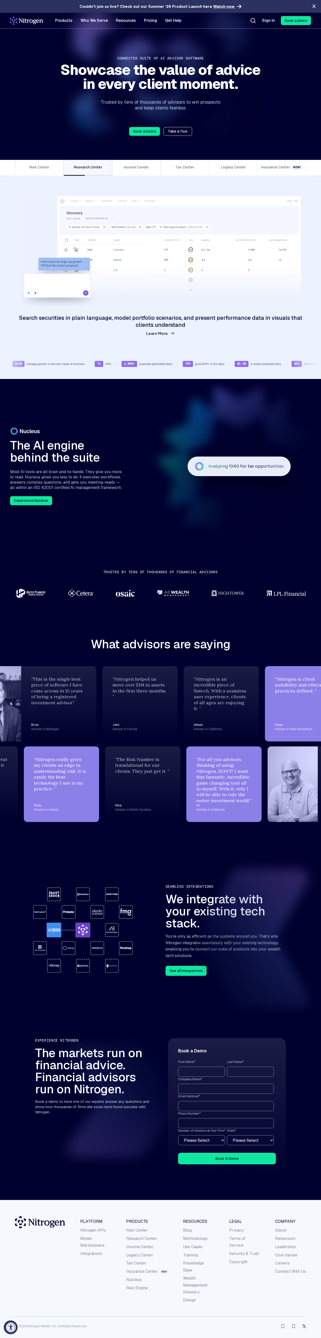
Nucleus (134, 1279)
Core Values (286, 1255)
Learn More (157, 333)
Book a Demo (144, 131)
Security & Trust (244, 1253)
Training (190, 1255)
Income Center (139, 1246)
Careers (282, 1263)
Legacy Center (139, 1255)
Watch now (224, 6)
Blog (187, 1230)
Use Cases (192, 1246)
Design (189, 1300)
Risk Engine (137, 1288)
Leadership (285, 1246)
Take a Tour (178, 131)
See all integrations (186, 971)
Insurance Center (142, 1271)
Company (285, 1221)
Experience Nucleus (31, 500)
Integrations (91, 1253)
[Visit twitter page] (304, 1326)
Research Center (141, 1238)
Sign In (268, 20)
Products (137, 1221)
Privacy (236, 1230)
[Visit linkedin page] (293, 1326)
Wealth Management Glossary (195, 1285)
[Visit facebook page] (283, 1326)
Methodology (195, 1238)
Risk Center (137, 1230)
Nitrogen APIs (93, 1230)
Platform (91, 1221)
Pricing (150, 20)
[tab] (39, 168)
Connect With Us (290, 1271)
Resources (195, 1221)
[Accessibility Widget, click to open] (11, 1327)
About (280, 1230)
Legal (235, 1221)
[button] (296, 20)
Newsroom (285, 1238)
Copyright (238, 1261)
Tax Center (136, 1263)
